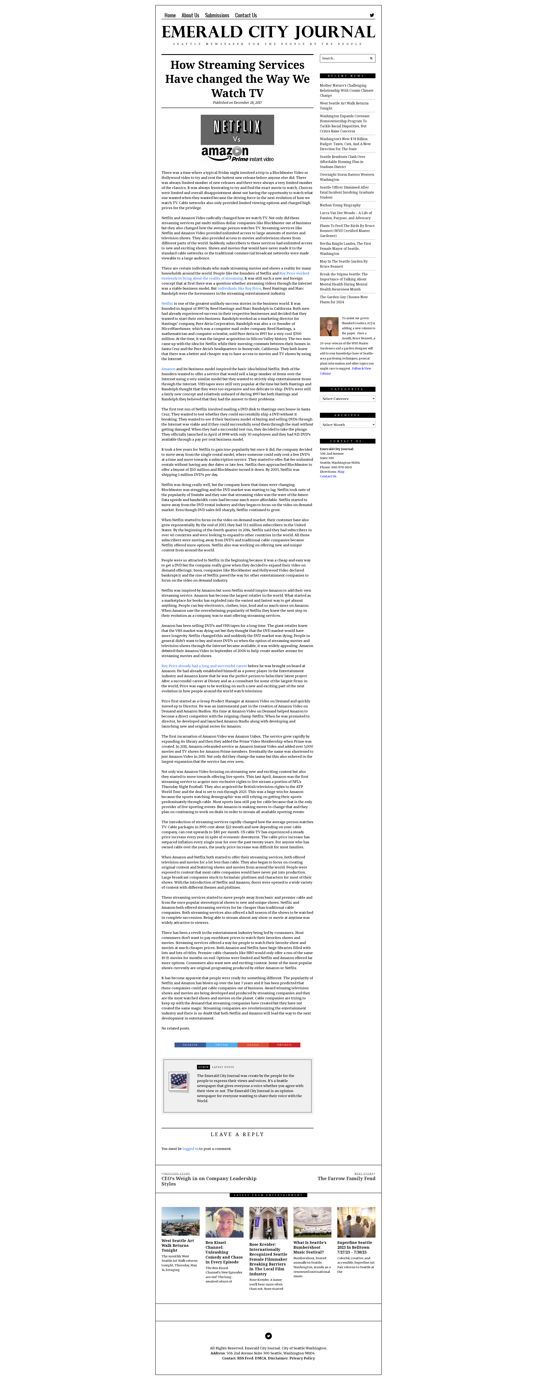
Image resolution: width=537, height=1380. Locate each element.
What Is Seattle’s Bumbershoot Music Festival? (309, 1247)
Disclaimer (278, 1358)
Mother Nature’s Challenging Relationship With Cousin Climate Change (346, 90)
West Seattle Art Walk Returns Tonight (178, 1245)
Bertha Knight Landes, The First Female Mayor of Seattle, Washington (345, 248)
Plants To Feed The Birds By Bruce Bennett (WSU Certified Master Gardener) (347, 230)
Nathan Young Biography (340, 205)
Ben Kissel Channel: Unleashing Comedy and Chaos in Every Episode (224, 1252)
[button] (371, 58)
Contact (229, 1358)
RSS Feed (245, 1358)
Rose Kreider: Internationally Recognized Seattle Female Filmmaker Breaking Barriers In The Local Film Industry (268, 1259)
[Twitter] (371, 15)
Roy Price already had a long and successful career (204, 666)
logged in (190, 1149)
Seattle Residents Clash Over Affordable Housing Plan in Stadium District (342, 161)
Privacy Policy (302, 1358)
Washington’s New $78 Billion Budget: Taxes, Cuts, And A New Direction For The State (345, 144)
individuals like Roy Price (239, 288)
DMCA (260, 1358)
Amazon (168, 369)
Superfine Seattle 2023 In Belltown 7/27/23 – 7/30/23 (354, 1247)
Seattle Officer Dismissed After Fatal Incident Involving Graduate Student (347, 192)
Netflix (167, 303)
